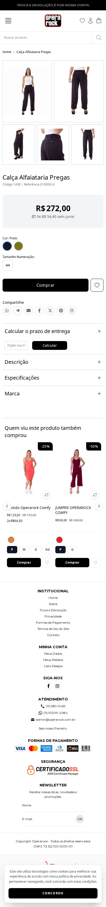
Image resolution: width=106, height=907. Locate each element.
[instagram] (57, 686)
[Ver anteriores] (8, 506)
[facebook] (49, 686)
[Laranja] (11, 540)
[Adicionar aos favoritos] (47, 562)
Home (7, 52)
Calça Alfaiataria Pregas (33, 52)
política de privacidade (75, 876)
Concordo (53, 893)
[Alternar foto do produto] (46, 495)
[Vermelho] (59, 540)
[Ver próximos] (98, 506)
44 (8, 265)
